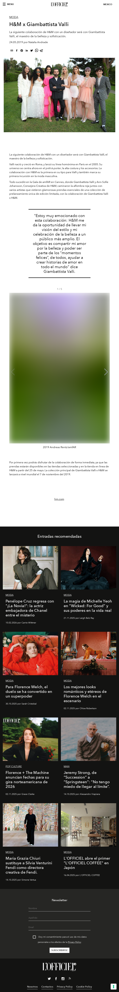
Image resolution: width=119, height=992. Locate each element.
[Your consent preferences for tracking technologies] (114, 987)
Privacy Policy (74, 942)
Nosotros (32, 986)
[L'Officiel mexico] (59, 4)
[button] (106, 372)
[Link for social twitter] (49, 979)
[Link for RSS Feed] (69, 979)
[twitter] (31, 51)
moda (13, 17)
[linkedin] (26, 51)
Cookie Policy (84, 986)
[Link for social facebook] (56, 979)
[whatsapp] (36, 51)
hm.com (59, 499)
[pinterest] (21, 51)
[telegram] (41, 51)
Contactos (47, 986)
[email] (11, 51)
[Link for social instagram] (62, 979)
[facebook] (16, 51)
